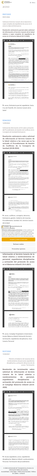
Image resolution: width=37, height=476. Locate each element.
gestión (13, 218)
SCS (15, 108)
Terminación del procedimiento (19, 462)
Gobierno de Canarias (23, 218)
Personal (11, 341)
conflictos (12, 215)
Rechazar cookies (18, 244)
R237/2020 (7, 351)
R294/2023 (7, 120)
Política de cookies (19, 236)
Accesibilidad (5, 471)
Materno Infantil (17, 459)
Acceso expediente (11, 457)
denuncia (26, 215)
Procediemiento (8, 220)
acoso (6, 105)
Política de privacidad (24, 471)
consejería (19, 215)
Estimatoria (6, 218)
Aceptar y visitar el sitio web (18, 239)
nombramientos (28, 459)
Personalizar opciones (18, 249)
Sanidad (16, 220)
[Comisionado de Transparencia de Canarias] (6, 2)
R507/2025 (7, 14)
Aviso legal (13, 471)
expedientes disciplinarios (19, 339)
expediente (25, 105)
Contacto (22, 473)
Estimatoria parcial (15, 105)
